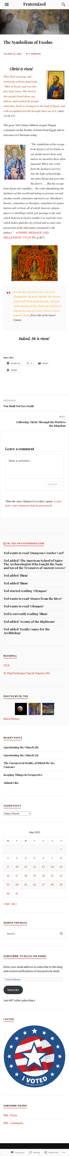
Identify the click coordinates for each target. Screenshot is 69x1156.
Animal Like (11, 782)
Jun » (14, 903)
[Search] (60, 4)
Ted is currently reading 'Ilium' (26, 614)
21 (52, 875)
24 (16, 884)
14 (52, 866)
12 (34, 866)
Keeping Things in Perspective (23, 775)
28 (52, 884)
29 (61, 884)
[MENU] (7, 4)
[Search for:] (35, 934)
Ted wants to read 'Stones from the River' (33, 598)
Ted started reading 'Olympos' (25, 591)
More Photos (11, 719)
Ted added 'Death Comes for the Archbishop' (27, 631)
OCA (7, 665)
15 (61, 866)
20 (43, 875)
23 (8, 884)
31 (16, 893)
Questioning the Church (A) (21, 755)
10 (16, 866)
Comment (52, 484)
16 (8, 875)
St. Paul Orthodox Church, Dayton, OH (27, 673)
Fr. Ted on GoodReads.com (25, 543)
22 (61, 875)
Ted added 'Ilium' (16, 575)
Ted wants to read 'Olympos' (24, 606)
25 (25, 884)
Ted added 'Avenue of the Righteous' (29, 621)
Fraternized (34, 4)
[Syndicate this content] (5, 543)
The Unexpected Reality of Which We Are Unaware (29, 765)
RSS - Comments (13, 1123)
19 (34, 875)
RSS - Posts (10, 1115)
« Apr (7, 903)
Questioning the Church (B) (21, 747)
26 (34, 884)
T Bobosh (35, 54)
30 (8, 893)
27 (43, 884)
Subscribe (13, 990)
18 (25, 875)
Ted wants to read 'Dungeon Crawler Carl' (34, 553)
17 (16, 875)
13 (43, 866)
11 (25, 866)
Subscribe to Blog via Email (25, 956)
